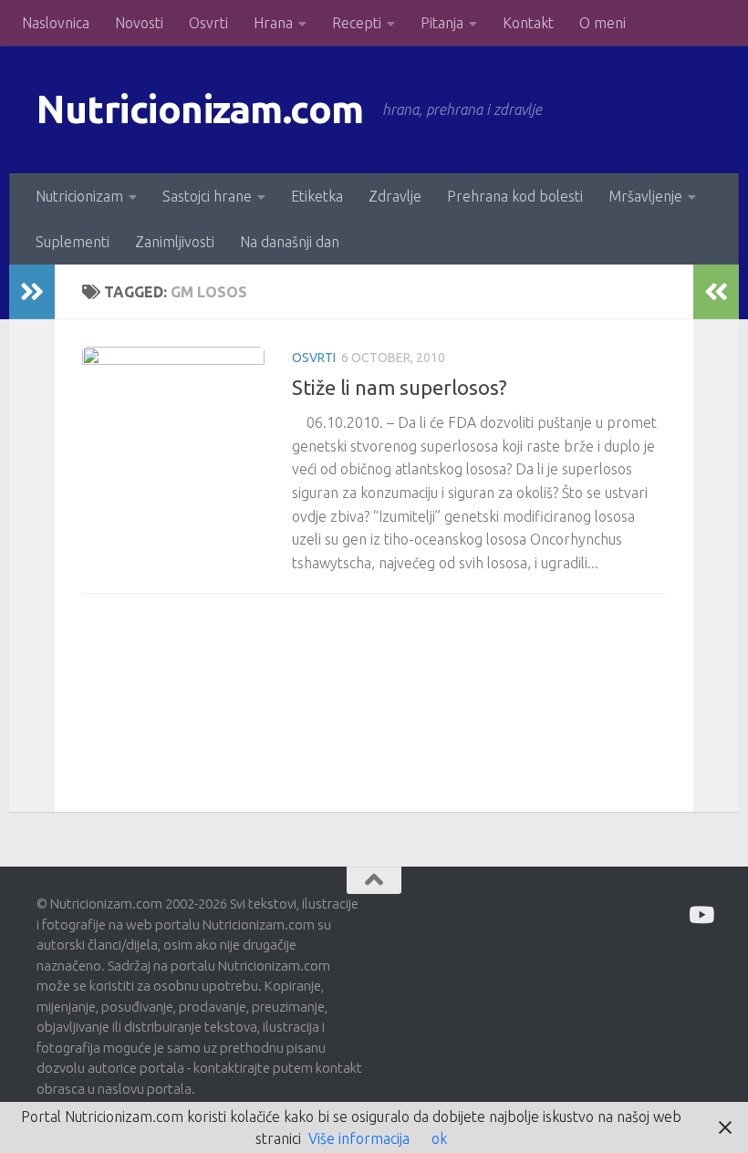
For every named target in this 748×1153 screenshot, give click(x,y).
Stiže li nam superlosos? (399, 387)
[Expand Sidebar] (32, 292)
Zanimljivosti (174, 242)
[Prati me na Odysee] (700, 914)
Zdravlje (395, 196)
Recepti (356, 23)
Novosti (139, 23)
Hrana (273, 23)
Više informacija (359, 1138)
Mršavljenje (645, 196)
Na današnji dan (289, 242)
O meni (602, 23)
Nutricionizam (79, 196)
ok (439, 1138)
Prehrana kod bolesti (515, 196)
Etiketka (317, 196)
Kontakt (528, 23)
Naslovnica (55, 23)
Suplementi (72, 242)
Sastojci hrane (207, 196)
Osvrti (208, 23)
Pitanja (442, 23)
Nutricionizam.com (200, 109)
